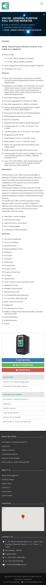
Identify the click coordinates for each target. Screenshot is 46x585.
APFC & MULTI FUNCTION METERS (17, 421)
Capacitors (7, 404)
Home (5, 25)
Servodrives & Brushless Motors (15, 386)
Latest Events (7, 495)
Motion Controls (28, 25)
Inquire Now (6, 483)
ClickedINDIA (27, 579)
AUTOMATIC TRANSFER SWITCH (15, 399)
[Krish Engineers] (6, 6)
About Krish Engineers (10, 475)
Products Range (8, 479)
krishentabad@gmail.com (17, 564)
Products (14, 25)
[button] (23, 517)
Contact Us (6, 487)
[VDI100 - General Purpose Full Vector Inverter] (23, 344)
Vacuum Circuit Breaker (12, 417)
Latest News (6, 491)
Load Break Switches (11, 413)
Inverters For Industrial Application (18, 27)
